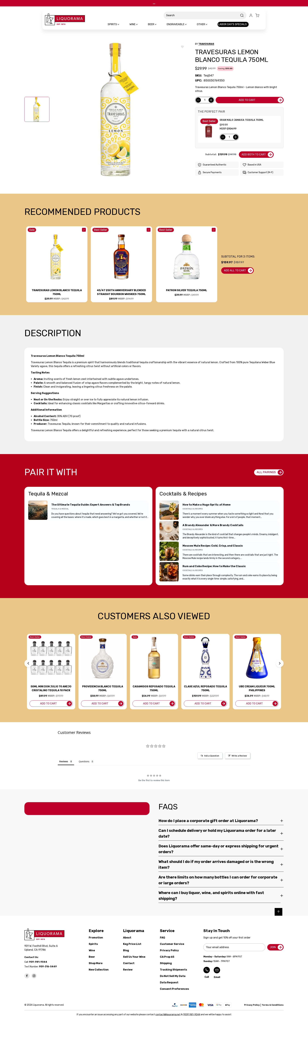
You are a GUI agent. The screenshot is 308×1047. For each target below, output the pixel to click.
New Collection (99, 969)
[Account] (251, 15)
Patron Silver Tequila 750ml (186, 290)
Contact (128, 963)
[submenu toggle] (121, 24)
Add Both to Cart (254, 154)
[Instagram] (34, 975)
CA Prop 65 (167, 956)
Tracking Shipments (173, 969)
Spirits (93, 944)
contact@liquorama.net (167, 1014)
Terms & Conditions (273, 1005)
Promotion (96, 937)
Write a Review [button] (239, 755)
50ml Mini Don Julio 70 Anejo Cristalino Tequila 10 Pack (51, 688)
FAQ (162, 937)
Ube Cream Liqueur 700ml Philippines (257, 688)
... (154, 3)
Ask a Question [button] (211, 755)
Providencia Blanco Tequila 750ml (102, 688)
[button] (28, 663)
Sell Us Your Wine (134, 956)
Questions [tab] (84, 761)
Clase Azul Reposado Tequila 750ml (205, 688)
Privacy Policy (169, 950)
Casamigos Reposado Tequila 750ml (154, 688)
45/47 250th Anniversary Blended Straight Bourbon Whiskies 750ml (121, 292)
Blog (126, 950)
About (127, 937)
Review (128, 969)
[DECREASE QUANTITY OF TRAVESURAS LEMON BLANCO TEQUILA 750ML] (198, 100)
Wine (92, 950)
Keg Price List (132, 944)
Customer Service (172, 944)
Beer (92, 956)
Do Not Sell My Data (172, 976)
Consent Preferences (174, 988)
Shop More (96, 963)
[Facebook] (27, 975)
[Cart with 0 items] (259, 15)
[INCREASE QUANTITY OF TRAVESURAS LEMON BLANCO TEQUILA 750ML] (211, 100)
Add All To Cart (235, 270)
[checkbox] (84, 230)
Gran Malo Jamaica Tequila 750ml (242, 120)
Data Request (169, 982)
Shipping (166, 963)
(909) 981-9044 (191, 1014)
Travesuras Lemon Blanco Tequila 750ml (57, 292)
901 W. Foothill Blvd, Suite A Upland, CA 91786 (41, 947)
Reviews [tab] (63, 761)
